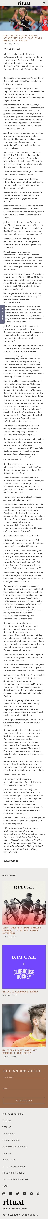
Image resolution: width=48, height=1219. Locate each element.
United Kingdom (30, 1215)
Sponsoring (8, 1134)
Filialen (6, 1153)
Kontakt (6, 1120)
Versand (6, 1127)
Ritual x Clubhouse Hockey (20, 992)
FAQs (5, 1186)
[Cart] (44, 3)
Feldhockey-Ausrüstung (15, 1180)
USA (4, 1215)
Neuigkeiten (9, 1160)
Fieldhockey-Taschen (13, 1173)
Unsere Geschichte (12, 1114)
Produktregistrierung (14, 1147)
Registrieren (24, 1101)
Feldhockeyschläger (13, 1166)
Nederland (14, 1215)
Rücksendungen (11, 1140)
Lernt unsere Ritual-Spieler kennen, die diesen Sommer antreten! (21, 931)
